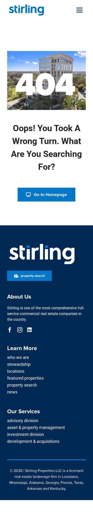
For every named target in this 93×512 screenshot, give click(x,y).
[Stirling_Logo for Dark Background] (41, 244)
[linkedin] (29, 329)
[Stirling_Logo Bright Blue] (26, 5)
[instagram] (19, 329)
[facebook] (9, 329)
